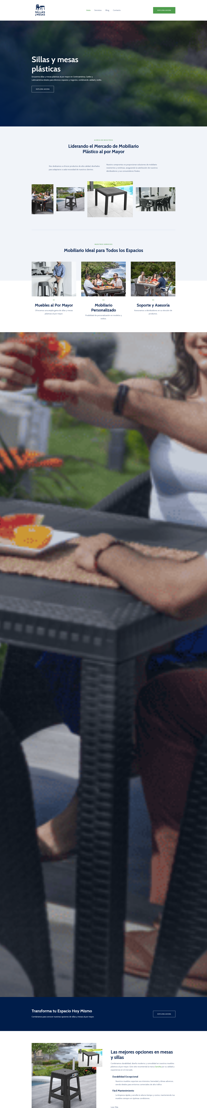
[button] (164, 10)
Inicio (88, 10)
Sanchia (158, 1066)
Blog (107, 10)
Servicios (98, 10)
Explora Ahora (164, 1014)
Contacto (117, 10)
